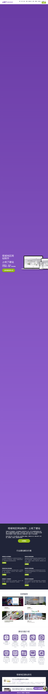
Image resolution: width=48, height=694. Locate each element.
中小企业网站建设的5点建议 (20, 679)
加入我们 (43, 1)
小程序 (27, 1)
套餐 (33, 1)
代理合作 (36, 1)
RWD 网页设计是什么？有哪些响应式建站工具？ (26, 689)
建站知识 (20, 690)
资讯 (22, 1)
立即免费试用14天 (8, 270)
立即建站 (24, 541)
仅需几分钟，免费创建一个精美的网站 (24, 692)
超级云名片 (30, 1)
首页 (19, 1)
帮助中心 (39, 1)
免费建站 (43, 2)
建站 (24, 1)
